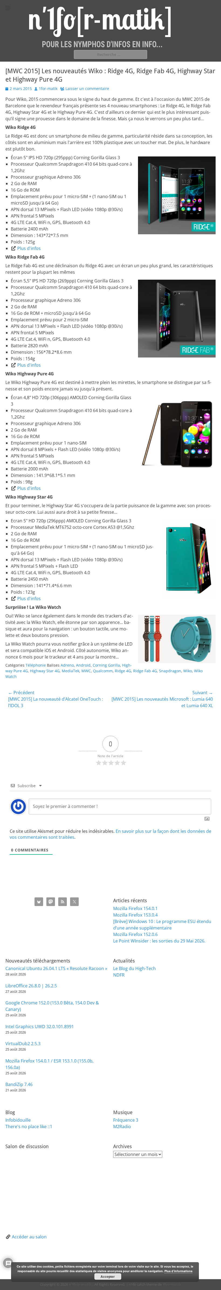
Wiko (187, 670)
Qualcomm (103, 670)
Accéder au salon (29, 1237)
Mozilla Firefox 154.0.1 (135, 908)
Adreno (67, 665)
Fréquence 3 (125, 1120)
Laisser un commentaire (87, 88)
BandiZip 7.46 (19, 1084)
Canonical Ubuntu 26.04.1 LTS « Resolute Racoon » (56, 968)
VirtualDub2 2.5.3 (22, 1044)
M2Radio (122, 1126)
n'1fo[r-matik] (81, 1284)
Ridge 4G (123, 670)
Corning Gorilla (106, 665)
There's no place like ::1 (28, 1126)
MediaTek (70, 670)
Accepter (108, 1276)
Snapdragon (170, 670)
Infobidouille (18, 1120)
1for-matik (48, 88)
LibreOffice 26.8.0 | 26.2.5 (31, 986)
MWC (86, 670)
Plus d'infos (29, 248)
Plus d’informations (178, 1271)
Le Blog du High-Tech (134, 968)
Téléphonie (36, 665)
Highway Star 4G (45, 670)
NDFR (119, 975)
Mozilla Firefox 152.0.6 (135, 934)
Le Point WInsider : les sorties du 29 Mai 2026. (159, 941)
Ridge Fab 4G (145, 670)
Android (83, 665)
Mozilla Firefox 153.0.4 (135, 915)
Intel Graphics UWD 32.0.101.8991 (39, 1027)
